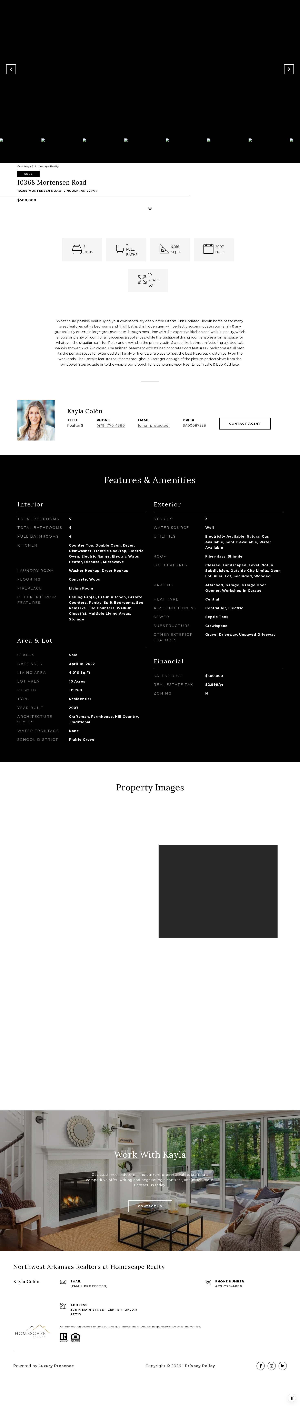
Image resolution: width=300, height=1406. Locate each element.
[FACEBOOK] (261, 1366)
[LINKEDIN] (283, 1366)
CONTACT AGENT (245, 423)
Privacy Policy (200, 1366)
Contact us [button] (150, 1206)
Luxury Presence (56, 1366)
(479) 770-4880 (111, 425)
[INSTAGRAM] (272, 1366)
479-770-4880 (228, 1286)
